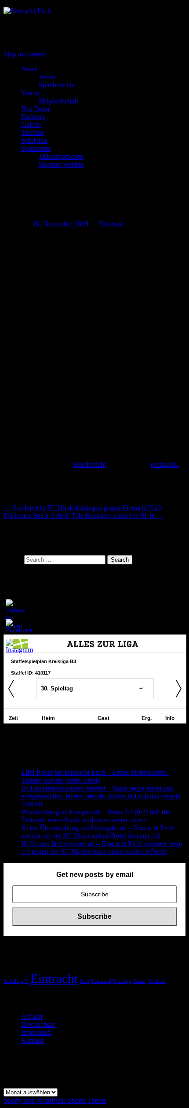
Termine (32, 132)
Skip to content (24, 54)
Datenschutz (38, 1024)
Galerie (31, 124)
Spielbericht (89, 464)
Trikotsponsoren (61, 156)
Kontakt (32, 1040)
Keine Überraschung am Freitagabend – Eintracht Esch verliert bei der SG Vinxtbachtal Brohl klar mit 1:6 (97, 831)
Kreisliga (122, 981)
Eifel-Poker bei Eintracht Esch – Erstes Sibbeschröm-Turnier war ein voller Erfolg (95, 776)
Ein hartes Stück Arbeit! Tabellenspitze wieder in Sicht (84, 515)
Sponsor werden (61, 164)
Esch (84, 981)
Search (13, 559)
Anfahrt (32, 1016)
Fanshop (33, 116)
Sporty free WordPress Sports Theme (55, 1100)
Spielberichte (57, 85)
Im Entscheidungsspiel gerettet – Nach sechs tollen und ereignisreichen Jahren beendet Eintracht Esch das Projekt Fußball (101, 796)
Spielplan (34, 140)
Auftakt (11, 981)
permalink (164, 464)
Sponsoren (36, 148)
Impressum (36, 1032)
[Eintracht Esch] (27, 11)
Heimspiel (101, 981)
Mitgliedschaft (58, 100)
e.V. (25, 981)
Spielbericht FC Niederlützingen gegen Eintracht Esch (83, 507)
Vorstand (111, 224)
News (29, 69)
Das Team (35, 108)
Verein (48, 77)
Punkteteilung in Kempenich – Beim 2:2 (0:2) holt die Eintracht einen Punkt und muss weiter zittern (95, 816)
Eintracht (54, 978)
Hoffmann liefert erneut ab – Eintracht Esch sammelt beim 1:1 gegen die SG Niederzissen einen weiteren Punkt (101, 847)
